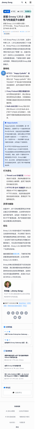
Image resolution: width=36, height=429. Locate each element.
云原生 (22, 31)
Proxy (24, 306)
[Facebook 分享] (21, 313)
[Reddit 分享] (26, 313)
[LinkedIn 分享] (12, 313)
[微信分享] (17, 313)
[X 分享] (8, 313)
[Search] (22, 2)
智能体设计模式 (24, 417)
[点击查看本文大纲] (3, 73)
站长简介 (12, 422)
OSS (5, 306)
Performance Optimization (15, 306)
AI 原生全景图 (10, 411)
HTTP (28, 303)
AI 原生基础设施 (10, 417)
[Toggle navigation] (30, 2)
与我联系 (22, 422)
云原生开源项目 (24, 411)
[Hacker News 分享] (15, 317)
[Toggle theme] (26, 2)
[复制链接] (19, 317)
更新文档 (16, 253)
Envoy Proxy (22, 303)
